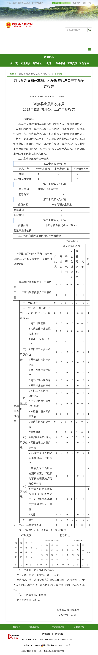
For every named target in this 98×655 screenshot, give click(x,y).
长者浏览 (56, 3)
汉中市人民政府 (37, 3)
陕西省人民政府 (24, 3)
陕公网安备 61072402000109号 (56, 645)
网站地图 (59, 634)
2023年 (50, 74)
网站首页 (46, 634)
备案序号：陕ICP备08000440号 (58, 639)
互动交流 (72, 63)
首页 (20, 74)
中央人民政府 (12, 3)
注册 (89, 9)
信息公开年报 (41, 74)
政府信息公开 (49, 58)
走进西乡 (25, 63)
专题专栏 (84, 63)
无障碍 (65, 3)
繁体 (84, 3)
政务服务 (60, 63)
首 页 (14, 63)
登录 (89, 3)
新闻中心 (37, 63)
